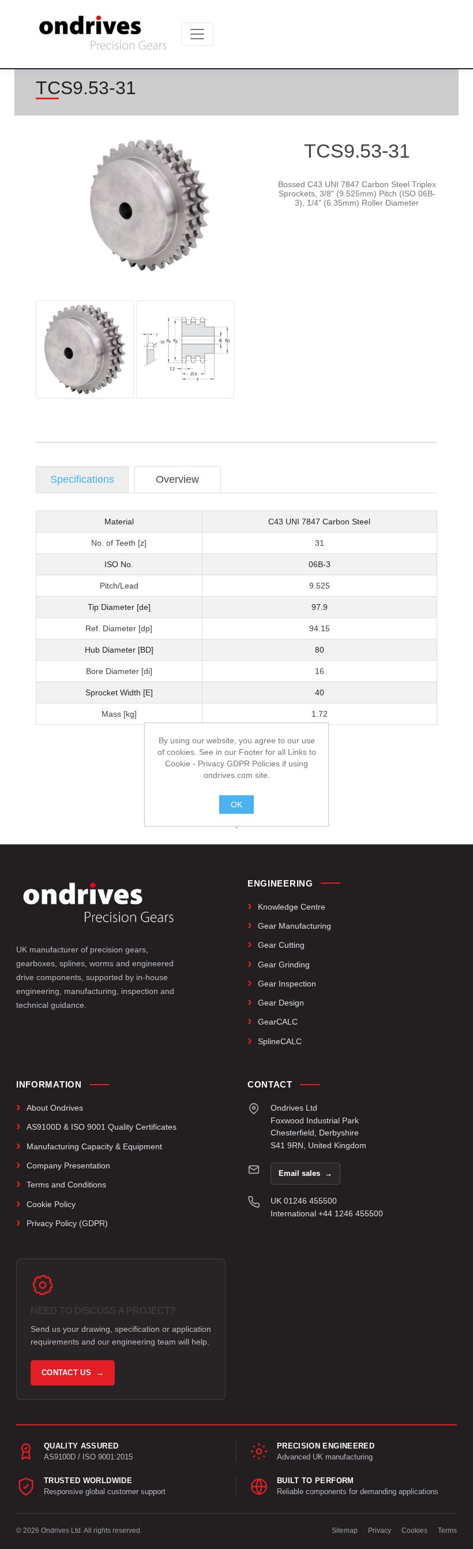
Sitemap (345, 1530)
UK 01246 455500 (304, 1200)
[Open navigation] (197, 34)
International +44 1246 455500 (327, 1213)
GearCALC (278, 1021)
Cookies (414, 1530)
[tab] (82, 479)
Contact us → (73, 1372)
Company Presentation (68, 1165)
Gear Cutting (281, 944)
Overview (177, 479)
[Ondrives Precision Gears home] (98, 903)
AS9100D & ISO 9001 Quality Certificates (102, 1126)
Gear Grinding (284, 964)
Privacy (379, 1530)
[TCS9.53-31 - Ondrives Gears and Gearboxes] (85, 349)
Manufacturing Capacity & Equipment (94, 1146)
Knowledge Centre (291, 906)
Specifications (82, 479)
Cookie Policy (51, 1204)
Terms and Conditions (66, 1184)
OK (236, 804)
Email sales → (305, 1173)
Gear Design (281, 1002)
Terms (447, 1530)
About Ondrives (55, 1107)
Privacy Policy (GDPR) (67, 1223)
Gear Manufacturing (294, 925)
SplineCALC (280, 1041)
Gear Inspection (287, 983)
